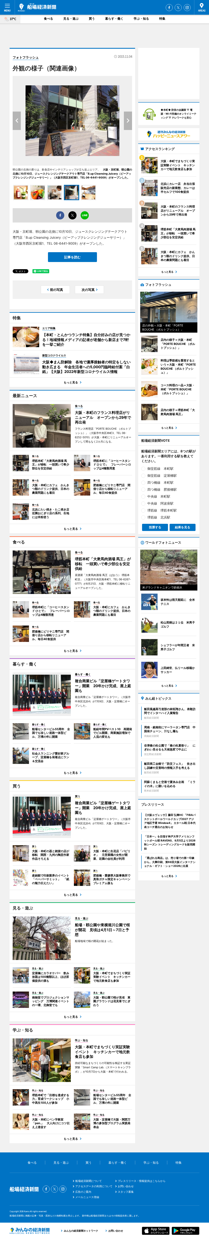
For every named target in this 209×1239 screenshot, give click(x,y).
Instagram (187, 7)
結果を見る (182, 527)
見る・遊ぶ (71, 18)
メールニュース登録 (87, 1197)
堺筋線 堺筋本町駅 (162, 510)
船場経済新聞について (88, 1181)
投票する (155, 527)
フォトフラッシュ (26, 57)
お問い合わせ (126, 1186)
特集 (162, 18)
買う (92, 18)
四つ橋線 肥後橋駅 (162, 489)
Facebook (169, 7)
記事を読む (72, 257)
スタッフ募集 (126, 1191)
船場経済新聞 (37, 7)
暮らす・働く (114, 18)
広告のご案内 (83, 1191)
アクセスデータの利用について (93, 1186)
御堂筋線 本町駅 (160, 468)
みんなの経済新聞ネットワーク (30, 1231)
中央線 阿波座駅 (160, 503)
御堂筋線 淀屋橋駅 (162, 475)
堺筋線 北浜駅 (158, 517)
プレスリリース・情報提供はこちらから (142, 1181)
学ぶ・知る (141, 18)
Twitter (178, 7)
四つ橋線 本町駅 (160, 482)
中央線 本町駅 (158, 496)
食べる (48, 18)
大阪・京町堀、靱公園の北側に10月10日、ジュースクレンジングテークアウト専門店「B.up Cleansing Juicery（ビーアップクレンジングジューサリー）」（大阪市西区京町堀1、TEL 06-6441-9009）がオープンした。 (72, 173)
